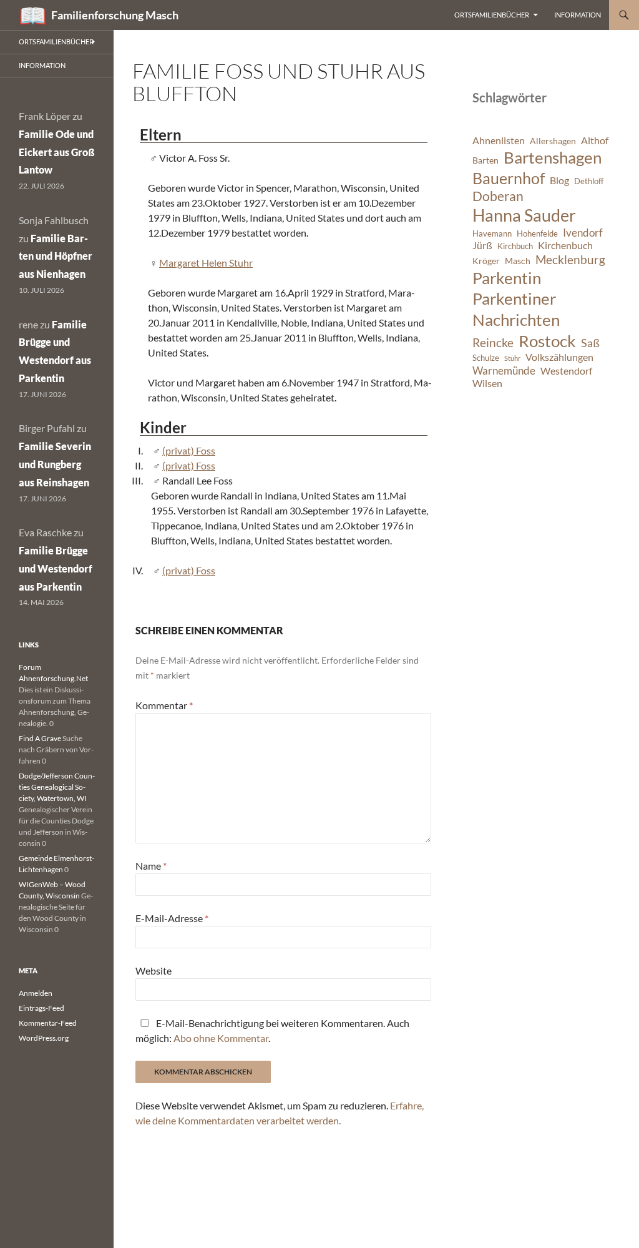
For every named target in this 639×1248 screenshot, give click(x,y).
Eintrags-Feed (41, 1008)
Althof (594, 140)
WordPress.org (44, 1038)
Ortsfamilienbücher (491, 15)
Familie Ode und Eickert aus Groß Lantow (57, 152)
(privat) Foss (188, 450)
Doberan (498, 196)
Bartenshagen (553, 157)
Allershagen (553, 140)
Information (577, 15)
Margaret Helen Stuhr (206, 262)
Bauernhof (508, 178)
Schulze (485, 358)
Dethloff (588, 181)
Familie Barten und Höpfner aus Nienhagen (55, 256)
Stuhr (512, 358)
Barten (485, 160)
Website (153, 970)
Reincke (493, 342)
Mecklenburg (570, 259)
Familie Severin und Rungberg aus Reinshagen (55, 464)
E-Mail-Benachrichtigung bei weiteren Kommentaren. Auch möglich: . (272, 1030)
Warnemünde (503, 370)
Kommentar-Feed (48, 1023)
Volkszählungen (559, 357)
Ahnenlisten (498, 140)
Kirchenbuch (565, 245)
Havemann (492, 233)
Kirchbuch (515, 246)
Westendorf (566, 370)
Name (151, 866)
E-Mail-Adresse (171, 918)
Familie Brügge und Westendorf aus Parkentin (55, 568)
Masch (517, 260)
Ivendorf (583, 232)
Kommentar (164, 705)
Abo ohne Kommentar (220, 1038)
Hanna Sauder (524, 215)
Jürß (482, 245)
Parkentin (506, 278)
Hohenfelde (537, 233)
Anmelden (35, 993)
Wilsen (487, 383)
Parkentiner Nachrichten (516, 309)
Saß (590, 343)
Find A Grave (40, 738)
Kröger (486, 260)
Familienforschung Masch (114, 15)
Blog (559, 180)
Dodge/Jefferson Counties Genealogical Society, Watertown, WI (57, 787)
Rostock (547, 341)
